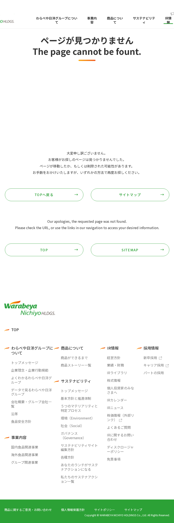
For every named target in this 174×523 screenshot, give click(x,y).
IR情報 (113, 348)
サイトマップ (130, 194)
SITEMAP (130, 249)
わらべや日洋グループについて (32, 351)
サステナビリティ (76, 381)
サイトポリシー (104, 510)
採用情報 (151, 348)
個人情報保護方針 (73, 510)
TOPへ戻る (44, 194)
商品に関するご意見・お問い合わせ (28, 510)
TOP (44, 249)
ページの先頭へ (165, 297)
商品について (72, 348)
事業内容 (19, 437)
